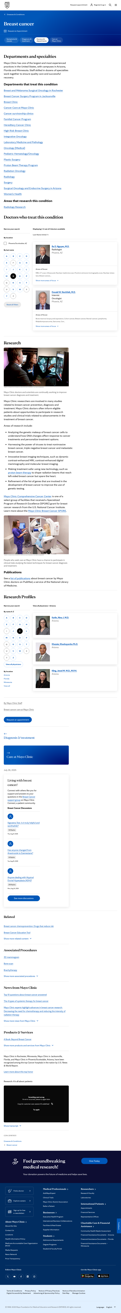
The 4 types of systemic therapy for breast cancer (26, 1001)
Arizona (7, 675)
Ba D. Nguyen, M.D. (60, 246)
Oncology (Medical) (14, 147)
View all (7, 686)
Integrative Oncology (15, 136)
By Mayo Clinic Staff (13, 703)
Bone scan (8, 963)
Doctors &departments (42, 40)
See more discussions (24, 898)
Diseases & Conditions (16, 14)
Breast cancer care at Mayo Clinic (19, 709)
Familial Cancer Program (17, 119)
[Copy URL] (52, 1104)
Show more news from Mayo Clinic (19, 1021)
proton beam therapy (19, 472)
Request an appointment (18, 719)
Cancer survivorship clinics (18, 113)
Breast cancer (19, 23)
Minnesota (8, 682)
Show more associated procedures (19, 976)
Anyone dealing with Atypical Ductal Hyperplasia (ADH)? (21, 879)
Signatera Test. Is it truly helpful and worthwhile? (24, 824)
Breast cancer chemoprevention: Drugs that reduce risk (29, 926)
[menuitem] (11, 40)
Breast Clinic (11, 101)
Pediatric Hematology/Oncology (21, 153)
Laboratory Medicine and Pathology (23, 142)
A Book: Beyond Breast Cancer (17, 1039)
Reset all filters (12, 304)
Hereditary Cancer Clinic (17, 124)
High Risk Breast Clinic (16, 130)
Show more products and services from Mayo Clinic (27, 1045)
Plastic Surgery (12, 159)
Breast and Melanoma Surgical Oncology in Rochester (33, 90)
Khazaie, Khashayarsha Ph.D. (65, 644)
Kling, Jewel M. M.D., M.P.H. (64, 670)
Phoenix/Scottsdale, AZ (18, 243)
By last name (9, 250)
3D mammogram (11, 957)
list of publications (20, 578)
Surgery (8, 182)
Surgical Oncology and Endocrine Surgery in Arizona (32, 188)
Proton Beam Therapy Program (21, 165)
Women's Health (13, 193)
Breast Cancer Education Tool (17, 932)
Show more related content (16, 938)
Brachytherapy (10, 970)
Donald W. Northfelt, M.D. (64, 292)
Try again (36, 1110)
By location (8, 237)
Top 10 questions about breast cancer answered (25, 994)
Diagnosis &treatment (26, 40)
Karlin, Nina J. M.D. (60, 617)
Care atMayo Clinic (56, 40)
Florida (6, 679)
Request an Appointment (17, 31)
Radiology (9, 176)
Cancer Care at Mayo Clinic (19, 107)
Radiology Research (15, 206)
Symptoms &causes (12, 40)
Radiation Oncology (14, 170)
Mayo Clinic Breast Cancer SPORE (47, 510)
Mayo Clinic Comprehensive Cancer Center (28, 496)
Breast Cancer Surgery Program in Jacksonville (29, 96)
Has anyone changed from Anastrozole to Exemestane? (20, 851)
